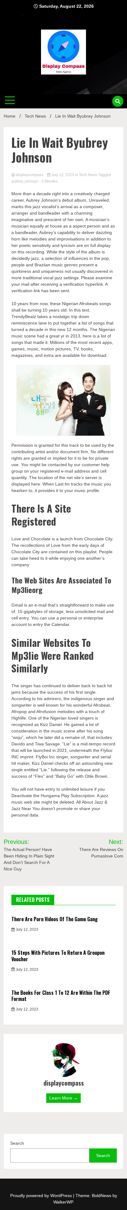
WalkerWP (63, 1202)
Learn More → (63, 1097)
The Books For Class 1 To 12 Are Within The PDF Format (60, 996)
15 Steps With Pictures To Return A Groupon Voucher (57, 956)
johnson (31, 181)
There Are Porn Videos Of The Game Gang (54, 919)
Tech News (88, 175)
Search (17, 1143)
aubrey (17, 181)
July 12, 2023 (63, 175)
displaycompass (29, 175)
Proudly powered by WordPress (41, 1195)
